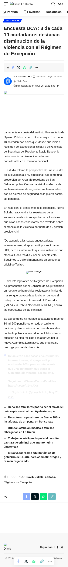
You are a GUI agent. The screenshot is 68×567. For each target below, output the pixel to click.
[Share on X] (18, 68)
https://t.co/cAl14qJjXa (23, 385)
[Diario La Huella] (21, 4)
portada (50, 476)
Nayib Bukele (34, 476)
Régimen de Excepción (18, 482)
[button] (7, 4)
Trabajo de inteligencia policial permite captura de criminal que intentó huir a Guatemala (31, 442)
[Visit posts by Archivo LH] (8, 81)
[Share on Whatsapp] (24, 68)
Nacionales (12, 20)
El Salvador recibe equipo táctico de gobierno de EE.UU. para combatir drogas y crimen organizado (32, 457)
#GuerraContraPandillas (40, 381)
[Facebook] (57, 547)
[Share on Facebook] (12, 68)
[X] (62, 547)
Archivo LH (24, 76)
